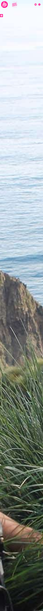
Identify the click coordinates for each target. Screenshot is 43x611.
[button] (1, 15)
